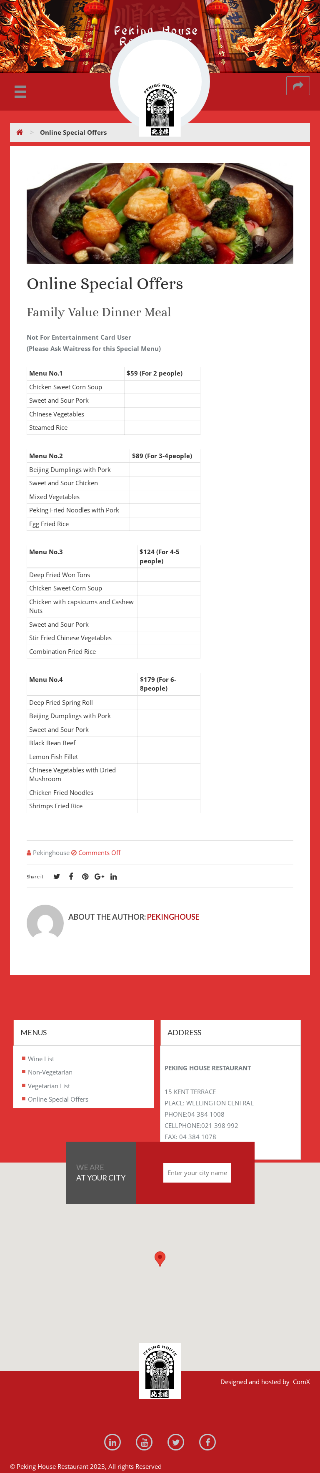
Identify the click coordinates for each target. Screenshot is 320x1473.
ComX (301, 1381)
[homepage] (19, 132)
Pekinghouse (51, 852)
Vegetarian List (49, 1085)
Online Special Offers (58, 1099)
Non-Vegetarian (50, 1072)
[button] (160, 1259)
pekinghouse (173, 916)
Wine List (41, 1058)
